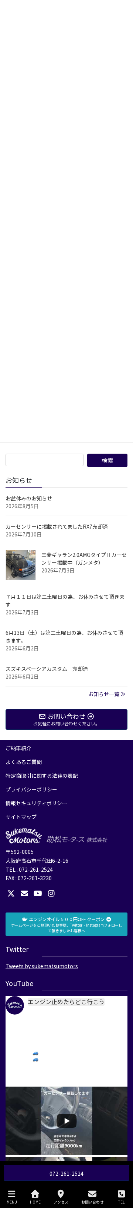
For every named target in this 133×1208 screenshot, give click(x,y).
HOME (35, 1201)
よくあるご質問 (24, 761)
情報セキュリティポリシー (36, 803)
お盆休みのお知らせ (29, 498)
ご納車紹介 (18, 748)
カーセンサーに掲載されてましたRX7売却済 (57, 526)
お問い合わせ (92, 1201)
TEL (121, 1201)
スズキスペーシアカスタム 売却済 (47, 668)
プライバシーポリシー (31, 789)
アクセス (61, 1201)
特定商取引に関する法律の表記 (42, 775)
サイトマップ (21, 816)
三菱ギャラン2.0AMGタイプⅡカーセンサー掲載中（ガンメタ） (84, 558)
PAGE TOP (121, 1174)
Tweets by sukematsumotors (42, 966)
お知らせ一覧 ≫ (107, 694)
